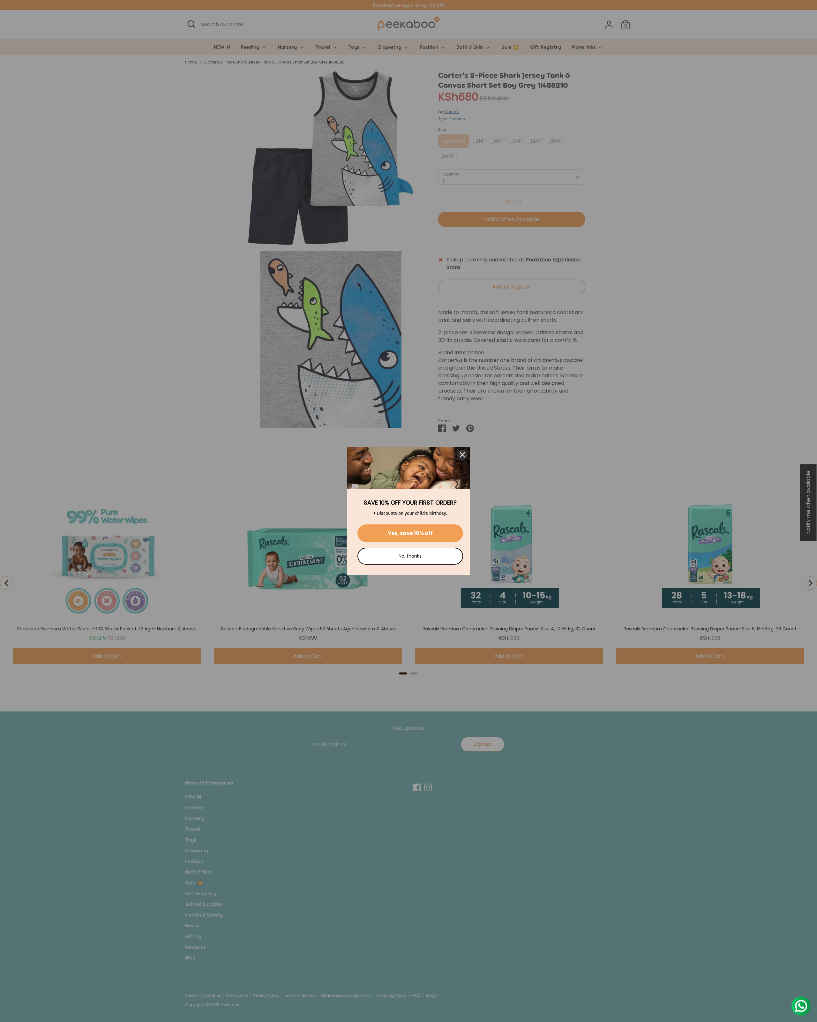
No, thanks (410, 556)
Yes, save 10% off (410, 533)
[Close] (462, 454)
